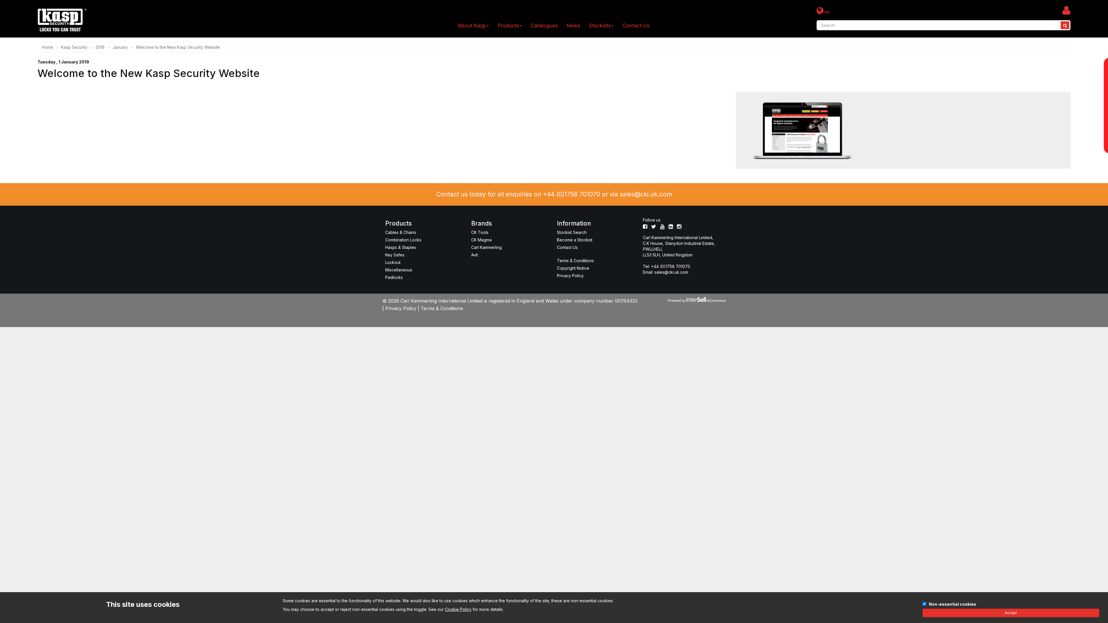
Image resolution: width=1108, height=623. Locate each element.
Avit (474, 254)
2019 (100, 47)
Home (47, 47)
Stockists (600, 25)
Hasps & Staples (400, 247)
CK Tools (480, 232)
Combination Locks (403, 239)
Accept (1011, 613)
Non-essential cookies (952, 604)
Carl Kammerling (486, 247)
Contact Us (636, 25)
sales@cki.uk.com (646, 194)
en (826, 12)
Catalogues (544, 25)
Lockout (392, 262)
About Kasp (472, 25)
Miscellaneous (398, 269)
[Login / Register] (1066, 10)
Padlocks (394, 277)
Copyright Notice (573, 268)
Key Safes (395, 254)
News (573, 25)
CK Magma (481, 239)
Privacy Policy (570, 275)
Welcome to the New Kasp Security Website (178, 47)
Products (508, 25)
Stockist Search (572, 232)
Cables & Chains (400, 232)
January (120, 47)
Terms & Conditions (575, 260)
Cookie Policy (458, 609)
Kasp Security (74, 47)
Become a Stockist (574, 239)
